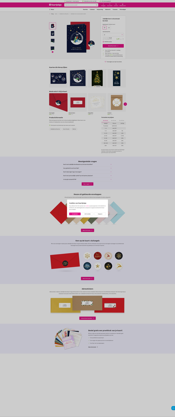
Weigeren (100, 214)
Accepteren (75, 214)
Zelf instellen (87, 214)
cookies (87, 206)
